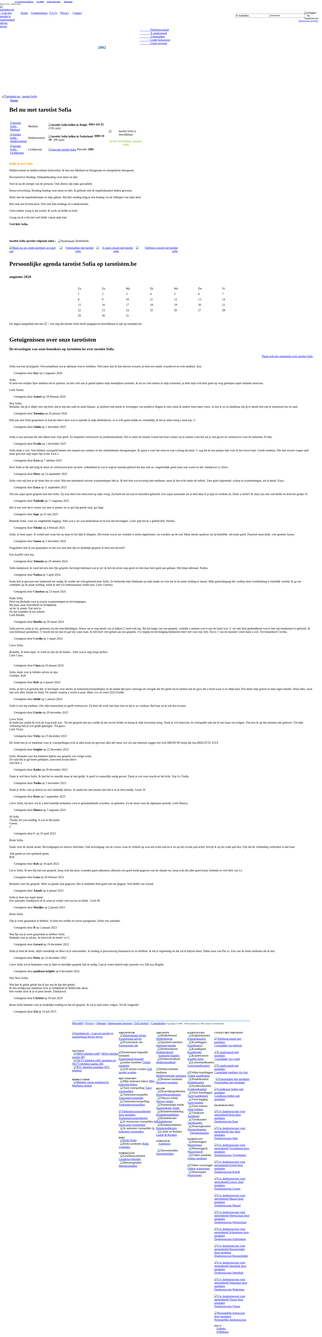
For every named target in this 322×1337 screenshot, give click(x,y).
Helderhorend (164, 1038)
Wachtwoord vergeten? (308, 21)
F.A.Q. (53, 13)
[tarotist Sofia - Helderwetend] (18, 141)
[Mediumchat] (232, 1069)
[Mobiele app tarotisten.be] (91, 1082)
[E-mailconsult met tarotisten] (232, 1055)
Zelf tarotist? (141, 1023)
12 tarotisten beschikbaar (24, 2)
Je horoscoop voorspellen (137, 1123)
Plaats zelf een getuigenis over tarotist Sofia (287, 356)
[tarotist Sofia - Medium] (18, 129)
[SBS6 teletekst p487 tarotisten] (87, 1053)
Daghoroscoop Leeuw (227, 1188)
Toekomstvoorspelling (132, 1104)
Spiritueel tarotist (166, 1045)
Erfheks (221, 1328)
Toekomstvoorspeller (131, 1098)
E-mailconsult (153, 33)
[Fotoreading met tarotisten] (232, 1079)
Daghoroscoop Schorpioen (230, 1239)
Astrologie (164, 1143)
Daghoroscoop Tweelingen (230, 1155)
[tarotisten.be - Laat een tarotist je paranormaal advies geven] (7, 26)
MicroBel (77, 1023)
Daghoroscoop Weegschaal (230, 1222)
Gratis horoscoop (53, 2)
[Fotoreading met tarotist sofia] (78, 251)
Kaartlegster (194, 1052)
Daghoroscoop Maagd (227, 1205)
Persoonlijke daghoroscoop (230, 1319)
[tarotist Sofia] (19, 96)
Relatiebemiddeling (167, 1114)
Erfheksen (222, 1331)
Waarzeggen (194, 1145)
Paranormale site (128, 1045)
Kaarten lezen (195, 1059)
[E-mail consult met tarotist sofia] (116, 251)
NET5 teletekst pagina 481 (88, 1063)
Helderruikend (164, 1052)
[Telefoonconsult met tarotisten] (232, 1042)
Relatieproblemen (166, 1128)
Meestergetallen (128, 1165)
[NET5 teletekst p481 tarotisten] (95, 1060)
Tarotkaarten (194, 1122)
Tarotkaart (193, 1116)
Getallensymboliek (130, 1159)
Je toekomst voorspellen (136, 1130)
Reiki (133, 1140)
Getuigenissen (39, 13)
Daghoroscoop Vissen (227, 1306)
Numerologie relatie (167, 1108)
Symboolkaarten (197, 1089)
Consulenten (158, 1023)
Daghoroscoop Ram (226, 1121)
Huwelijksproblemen (168, 1094)
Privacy (64, 13)
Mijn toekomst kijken (136, 1083)
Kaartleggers (194, 1045)
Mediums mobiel (82, 1085)
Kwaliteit (40, 2)
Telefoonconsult (154, 29)
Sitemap (101, 1023)
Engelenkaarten (196, 1038)
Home (24, 13)
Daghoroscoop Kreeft (227, 1171)
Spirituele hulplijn (168, 1055)
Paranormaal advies (130, 1038)
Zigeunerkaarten (199, 1132)
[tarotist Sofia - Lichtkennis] (18, 152)
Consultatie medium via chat (231, 1072)
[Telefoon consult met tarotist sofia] (157, 251)
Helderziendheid (166, 1062)
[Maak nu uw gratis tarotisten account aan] (34, 251)
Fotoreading (152, 36)
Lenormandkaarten (198, 1065)
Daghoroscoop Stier (226, 1138)
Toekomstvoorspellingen (133, 1118)
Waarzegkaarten (196, 1129)
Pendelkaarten (195, 1082)
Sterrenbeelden (165, 1153)
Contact (77, 13)
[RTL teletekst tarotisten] (89, 1067)
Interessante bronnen (120, 1023)
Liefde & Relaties (166, 1135)
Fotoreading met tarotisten (229, 1082)
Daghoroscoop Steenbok (228, 1272)
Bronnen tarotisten (167, 1082)
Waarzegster (194, 1175)
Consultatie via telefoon (228, 1045)
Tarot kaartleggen (197, 1095)
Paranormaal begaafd (131, 1059)
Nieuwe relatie (164, 1101)
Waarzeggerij (195, 1151)
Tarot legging (195, 1102)
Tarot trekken (195, 1109)
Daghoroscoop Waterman (229, 1289)
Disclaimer (68, 2)
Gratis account (153, 43)
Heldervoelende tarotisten (171, 1075)
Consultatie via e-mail (227, 1059)
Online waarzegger (198, 1168)
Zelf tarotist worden (135, 1070)
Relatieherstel (164, 1121)
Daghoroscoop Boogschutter (231, 1255)
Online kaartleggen (198, 1075)
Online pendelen (197, 1158)
